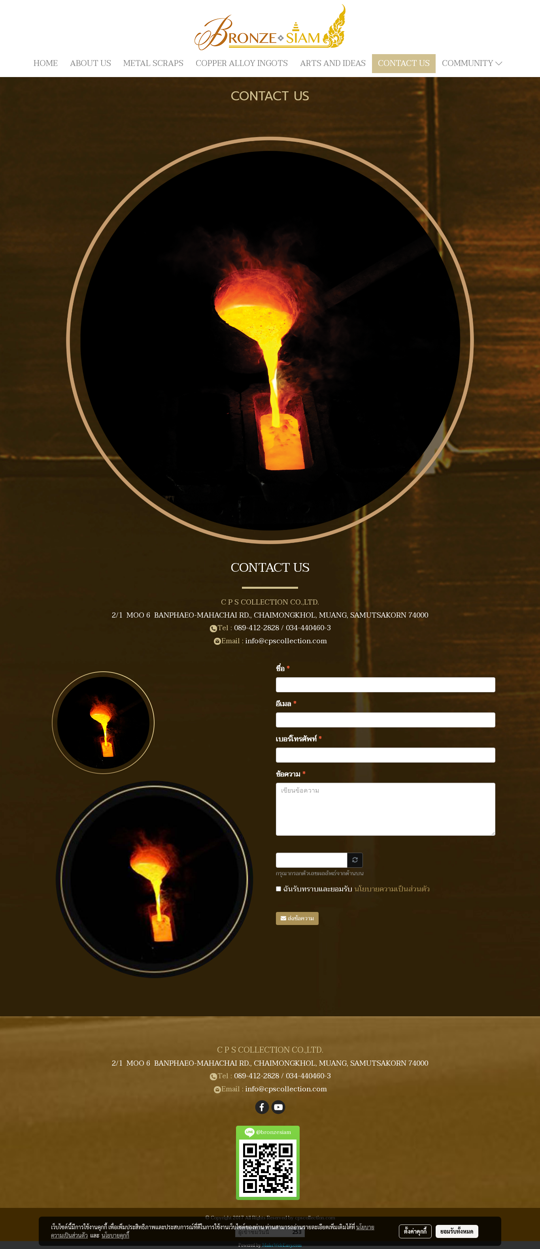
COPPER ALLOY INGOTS (242, 63)
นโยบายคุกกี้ (115, 1235)
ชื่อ (283, 668)
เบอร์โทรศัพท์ (299, 739)
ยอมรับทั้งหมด (457, 1231)
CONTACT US (404, 63)
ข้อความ (291, 774)
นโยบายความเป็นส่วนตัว (392, 889)
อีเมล (286, 704)
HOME (46, 63)
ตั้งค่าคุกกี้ (415, 1231)
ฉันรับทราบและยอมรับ (355, 889)
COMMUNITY (468, 63)
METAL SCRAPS (153, 63)
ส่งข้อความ (300, 918)
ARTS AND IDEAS (333, 63)
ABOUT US (90, 63)
